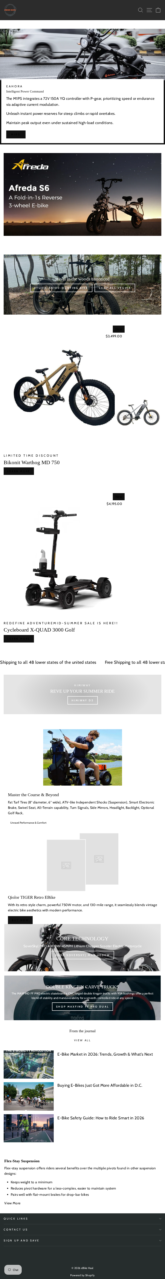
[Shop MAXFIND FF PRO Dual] (82, 998)
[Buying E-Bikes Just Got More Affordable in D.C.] (29, 1096)
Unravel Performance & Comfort (28, 822)
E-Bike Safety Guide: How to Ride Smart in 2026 (100, 1117)
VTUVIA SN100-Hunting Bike (61, 287)
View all (82, 1040)
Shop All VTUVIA (115, 287)
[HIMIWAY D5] (82, 694)
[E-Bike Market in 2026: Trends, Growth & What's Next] (29, 1064)
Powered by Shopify (82, 1275)
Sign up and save (22, 1240)
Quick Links (16, 1218)
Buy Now (20, 920)
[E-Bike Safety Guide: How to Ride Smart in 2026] (29, 1128)
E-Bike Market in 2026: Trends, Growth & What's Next (105, 1054)
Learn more (18, 471)
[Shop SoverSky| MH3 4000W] (82, 947)
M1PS (15, 134)
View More (12, 1203)
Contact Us (16, 1229)
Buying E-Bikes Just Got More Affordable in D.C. (99, 1085)
